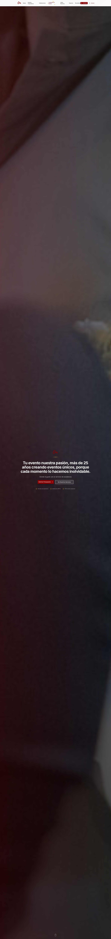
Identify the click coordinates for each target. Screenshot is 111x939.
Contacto (85, 3)
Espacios (71, 3)
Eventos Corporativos (31, 3)
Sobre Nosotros (62, 3)
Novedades (77, 3)
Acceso (92, 3)
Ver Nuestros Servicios (64, 482)
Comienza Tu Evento (52, 3)
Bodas (24, 3)
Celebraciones (42, 3)
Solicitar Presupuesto (45, 482)
